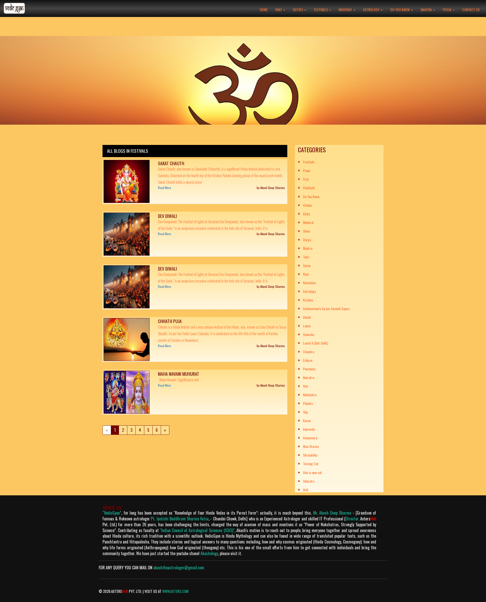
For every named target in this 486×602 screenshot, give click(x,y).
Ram (306, 274)
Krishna (308, 300)
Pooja (447, 9)
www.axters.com (175, 591)
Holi (305, 489)
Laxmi (307, 325)
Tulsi (306, 256)
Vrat (279, 9)
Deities (298, 9)
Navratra (308, 377)
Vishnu (307, 205)
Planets (308, 403)
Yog (305, 412)
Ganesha (308, 334)
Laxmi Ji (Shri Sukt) (315, 343)
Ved (305, 386)
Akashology (209, 553)
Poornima (309, 368)
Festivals (321, 9)
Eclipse (307, 360)
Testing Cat (310, 463)
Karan (307, 420)
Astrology (371, 9)
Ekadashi (309, 187)
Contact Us (471, 9)
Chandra (308, 351)
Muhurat (346, 9)
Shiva (306, 231)
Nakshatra (309, 394)
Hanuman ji (310, 437)
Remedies (309, 282)
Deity (306, 213)
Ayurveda (309, 429)
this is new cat (312, 472)
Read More (164, 187)
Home (264, 9)
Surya (306, 265)
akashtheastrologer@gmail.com (178, 568)
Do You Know (400, 9)
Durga (307, 239)
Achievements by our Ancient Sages (326, 308)
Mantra (427, 9)
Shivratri (308, 481)
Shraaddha (310, 455)
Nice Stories (311, 446)
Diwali (307, 317)
